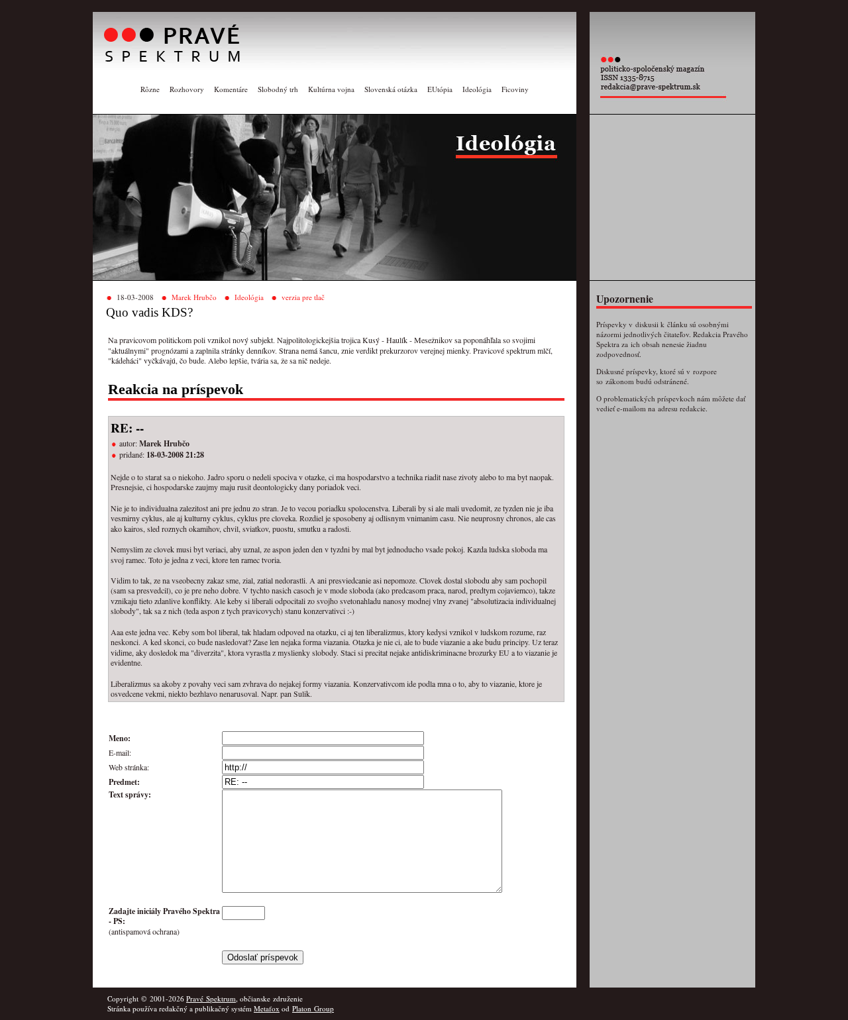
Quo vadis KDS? (149, 312)
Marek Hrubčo (194, 297)
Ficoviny (515, 89)
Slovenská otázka (390, 89)
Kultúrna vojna (331, 89)
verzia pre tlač (303, 297)
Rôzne (150, 89)
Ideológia (477, 89)
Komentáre (231, 89)
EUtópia (439, 89)
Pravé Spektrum (211, 998)
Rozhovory (187, 89)
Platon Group (313, 1008)
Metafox (267, 1008)
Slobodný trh (278, 89)
